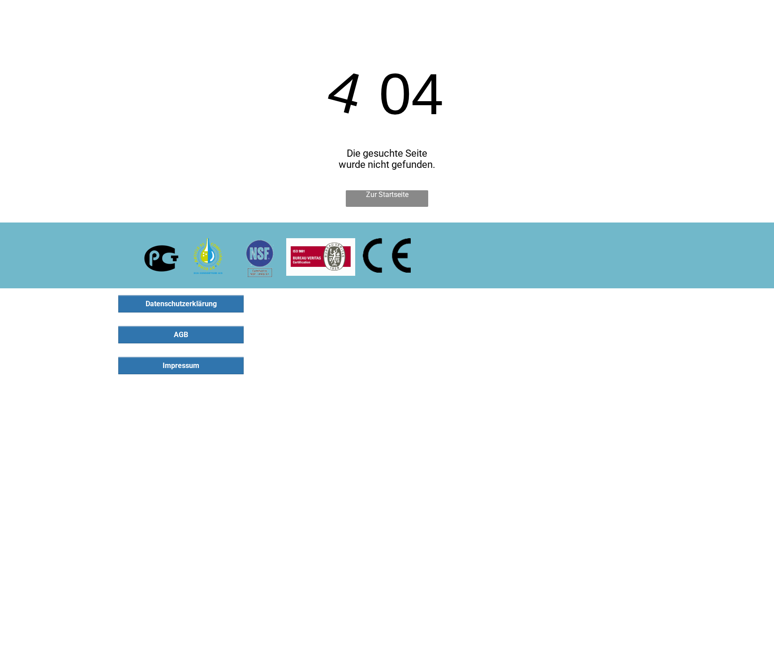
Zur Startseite (387, 194)
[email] (739, 15)
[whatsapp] (757, 15)
